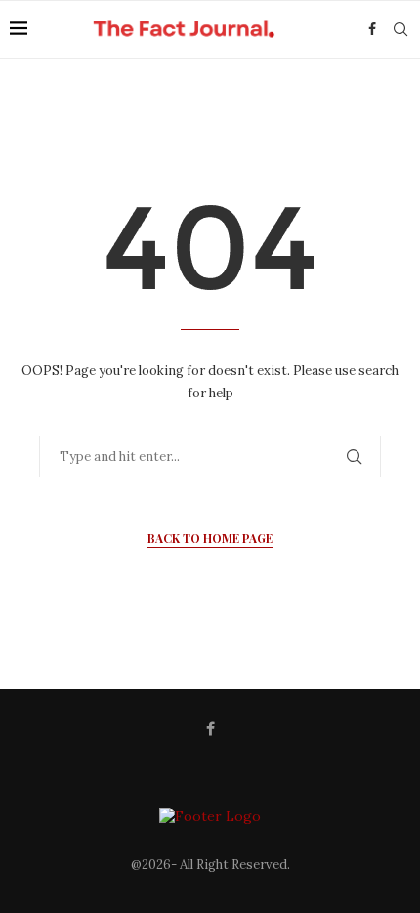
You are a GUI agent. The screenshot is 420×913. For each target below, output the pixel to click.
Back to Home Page (210, 538)
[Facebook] (372, 29)
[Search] (400, 29)
